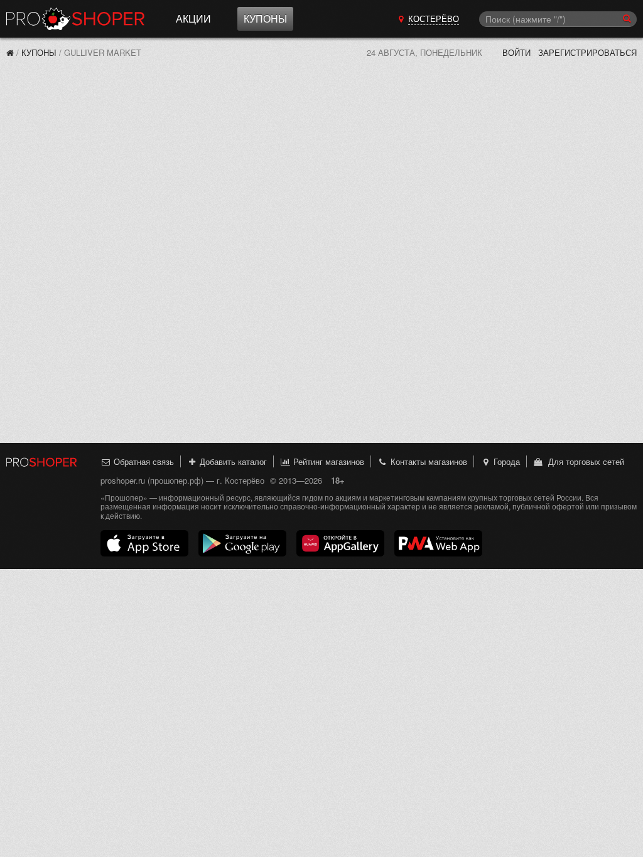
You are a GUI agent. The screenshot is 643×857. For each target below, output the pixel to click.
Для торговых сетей (583, 461)
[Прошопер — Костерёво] (10, 52)
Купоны (265, 18)
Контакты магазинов (427, 461)
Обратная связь (142, 461)
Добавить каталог (232, 461)
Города (505, 461)
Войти (516, 52)
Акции (193, 18)
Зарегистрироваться (587, 52)
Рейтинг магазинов (327, 461)
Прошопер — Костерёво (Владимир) (75, 19)
